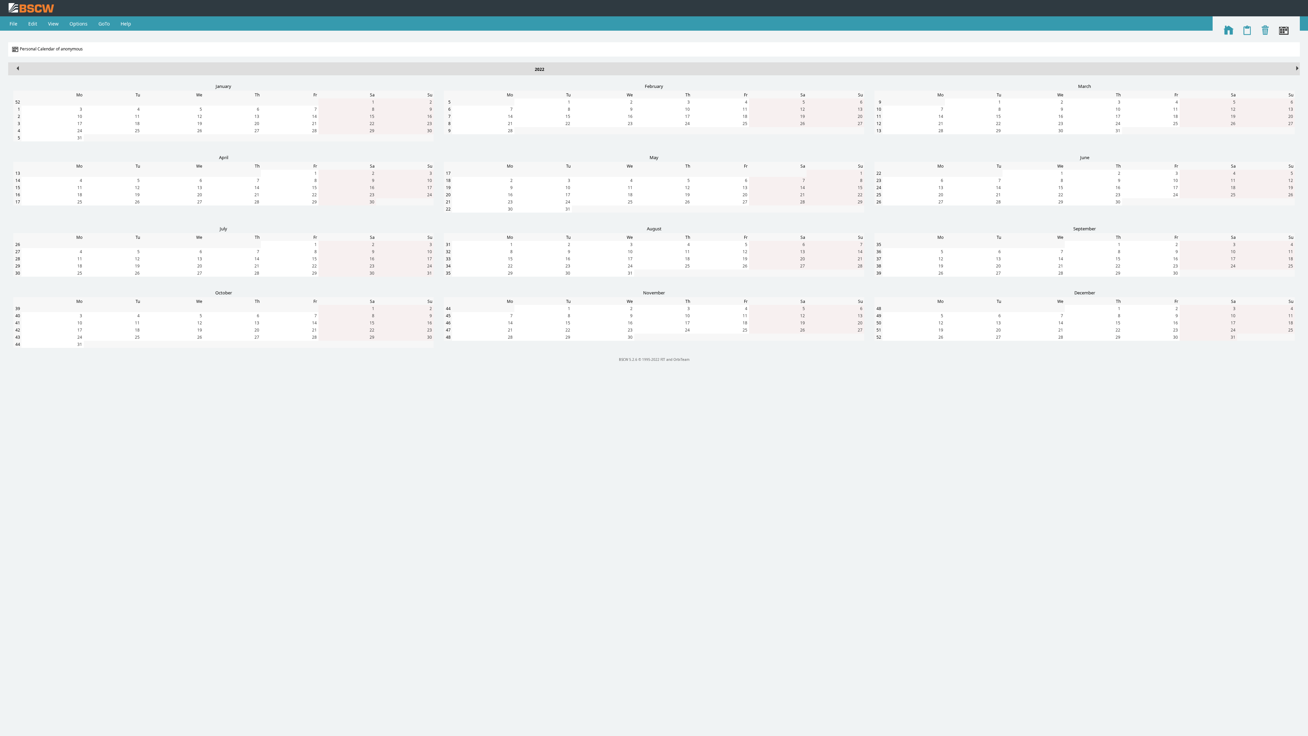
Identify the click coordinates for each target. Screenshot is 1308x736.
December (1084, 293)
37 (878, 259)
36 (878, 252)
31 (79, 138)
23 (429, 123)
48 (448, 337)
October (223, 293)
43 (17, 337)
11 (137, 116)
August (654, 229)
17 (79, 123)
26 (199, 131)
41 (17, 323)
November (654, 293)
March (1084, 86)
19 (199, 123)
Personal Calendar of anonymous (51, 49)
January (223, 86)
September (1084, 229)
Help (126, 23)
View (53, 23)
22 (372, 123)
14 (314, 116)
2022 (539, 69)
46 (448, 323)
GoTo (104, 23)
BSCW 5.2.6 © (630, 359)
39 (878, 273)
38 (878, 266)
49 (878, 316)
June (1084, 157)
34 (448, 266)
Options (78, 23)
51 (878, 330)
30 (429, 131)
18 (137, 123)
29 (372, 131)
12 (199, 116)
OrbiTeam (681, 359)
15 (372, 116)
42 (17, 330)
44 (17, 344)
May (654, 157)
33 (448, 259)
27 (256, 131)
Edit (32, 23)
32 (448, 252)
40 (17, 316)
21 (314, 123)
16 (429, 116)
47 (448, 330)
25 (137, 131)
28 (314, 131)
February (654, 86)
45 (448, 316)
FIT (662, 359)
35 (448, 273)
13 (256, 116)
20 (256, 123)
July (223, 229)
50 (878, 323)
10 (79, 116)
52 (17, 102)
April (223, 157)
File (13, 23)
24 (79, 131)
